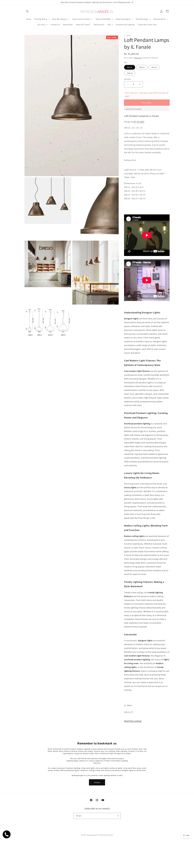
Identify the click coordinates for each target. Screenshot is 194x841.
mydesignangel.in (93, 835)
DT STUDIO (139, 121)
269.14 (130, 73)
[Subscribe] (118, 816)
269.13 (154, 67)
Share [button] (129, 705)
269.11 (129, 67)
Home (97, 782)
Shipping (137, 58)
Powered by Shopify (106, 835)
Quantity (127, 79)
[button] (27, 11)
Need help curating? (132, 721)
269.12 (142, 67)
